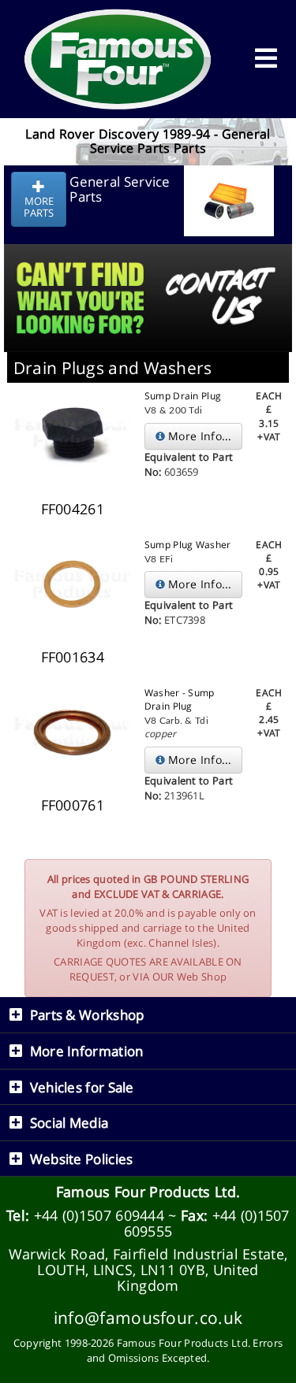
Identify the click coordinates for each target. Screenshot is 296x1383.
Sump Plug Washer (187, 544)
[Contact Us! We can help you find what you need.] (148, 258)
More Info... (198, 435)
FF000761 (72, 804)
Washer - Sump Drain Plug (179, 699)
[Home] (118, 59)
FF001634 (72, 656)
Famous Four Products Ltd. (148, 1191)
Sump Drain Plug (183, 395)
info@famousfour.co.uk (148, 1317)
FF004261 (72, 508)
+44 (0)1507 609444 (99, 1215)
